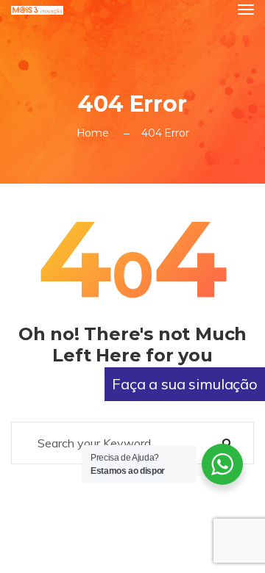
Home (93, 133)
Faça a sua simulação (185, 384)
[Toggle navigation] (246, 9)
